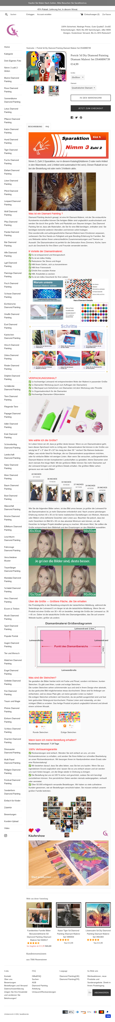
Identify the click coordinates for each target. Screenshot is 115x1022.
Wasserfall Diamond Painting (12, 508)
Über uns (8, 979)
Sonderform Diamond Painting (12, 792)
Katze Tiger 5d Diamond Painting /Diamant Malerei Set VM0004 (68, 933)
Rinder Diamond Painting (11, 367)
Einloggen (30, 14)
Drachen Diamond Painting (12, 741)
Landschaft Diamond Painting (12, 456)
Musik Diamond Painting (11, 617)
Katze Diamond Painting (11, 131)
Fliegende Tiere (11, 406)
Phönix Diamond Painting (11, 710)
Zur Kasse (106, 14)
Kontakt (7, 976)
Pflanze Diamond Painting (12, 121)
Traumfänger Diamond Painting (12, 569)
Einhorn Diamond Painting (12, 720)
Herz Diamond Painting (11, 600)
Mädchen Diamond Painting (13, 662)
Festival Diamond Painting (12, 782)
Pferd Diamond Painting (11, 192)
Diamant (73, 83)
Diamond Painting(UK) (69, 976)
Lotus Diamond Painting (11, 110)
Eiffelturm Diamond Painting (13, 528)
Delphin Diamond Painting (12, 377)
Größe (73, 73)
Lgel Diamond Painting (10, 264)
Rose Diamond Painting (11, 90)
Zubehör (8, 807)
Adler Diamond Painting (11, 425)
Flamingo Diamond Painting (12, 275)
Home (7, 47)
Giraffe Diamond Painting (11, 316)
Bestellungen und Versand (15, 985)
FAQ (47, 127)
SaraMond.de (24, 1014)
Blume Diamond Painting (11, 79)
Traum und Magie (12, 701)
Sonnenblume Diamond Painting (12, 100)
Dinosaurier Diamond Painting (12, 751)
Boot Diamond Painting (10, 497)
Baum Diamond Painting (11, 487)
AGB (34, 982)
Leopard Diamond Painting (12, 203)
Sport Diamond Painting (11, 627)
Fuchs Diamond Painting (11, 162)
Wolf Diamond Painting (10, 213)
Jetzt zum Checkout (90, 108)
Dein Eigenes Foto (12, 61)
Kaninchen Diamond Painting (12, 336)
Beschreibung (35, 127)
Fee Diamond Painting (10, 693)
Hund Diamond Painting (11, 141)
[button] (33, 943)
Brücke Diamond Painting (12, 518)
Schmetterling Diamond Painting (12, 446)
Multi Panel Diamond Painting (12, 761)
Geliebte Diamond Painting (12, 682)
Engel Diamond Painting (11, 672)
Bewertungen (10, 814)
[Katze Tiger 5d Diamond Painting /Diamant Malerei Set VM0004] (68, 915)
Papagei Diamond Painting (12, 415)
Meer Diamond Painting (11, 477)
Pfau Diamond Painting (10, 223)
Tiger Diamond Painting (11, 151)
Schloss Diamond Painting (12, 730)
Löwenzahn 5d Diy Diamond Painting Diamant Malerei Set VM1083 (98, 933)
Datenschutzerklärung (14, 989)
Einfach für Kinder (12, 800)
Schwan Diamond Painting (12, 295)
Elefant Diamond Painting (11, 172)
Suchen (35, 979)
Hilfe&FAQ (36, 976)
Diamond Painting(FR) (69, 979)
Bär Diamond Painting (10, 244)
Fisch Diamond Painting (11, 285)
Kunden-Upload (11, 821)
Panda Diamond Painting (11, 234)
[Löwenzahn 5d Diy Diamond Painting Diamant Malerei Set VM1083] (98, 915)
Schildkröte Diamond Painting (12, 388)
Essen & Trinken (11, 608)
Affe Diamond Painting (10, 254)
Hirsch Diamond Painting (11, 347)
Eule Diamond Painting (10, 436)
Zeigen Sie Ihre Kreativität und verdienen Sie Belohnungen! (15, 995)
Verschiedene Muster (10, 559)
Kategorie (8, 54)
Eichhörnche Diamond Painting (12, 305)
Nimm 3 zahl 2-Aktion (11, 69)
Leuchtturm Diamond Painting (12, 538)
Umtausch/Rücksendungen (44, 992)
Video (6, 828)
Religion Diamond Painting (12, 771)
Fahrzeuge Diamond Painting (12, 549)
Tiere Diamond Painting (11, 398)
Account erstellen (44, 14)
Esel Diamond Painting (10, 326)
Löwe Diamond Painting (11, 182)
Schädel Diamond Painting (12, 590)
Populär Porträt (11, 636)
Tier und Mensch (11, 653)
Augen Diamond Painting (11, 645)
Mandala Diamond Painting (12, 579)
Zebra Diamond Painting (11, 357)
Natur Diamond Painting (11, 466)
